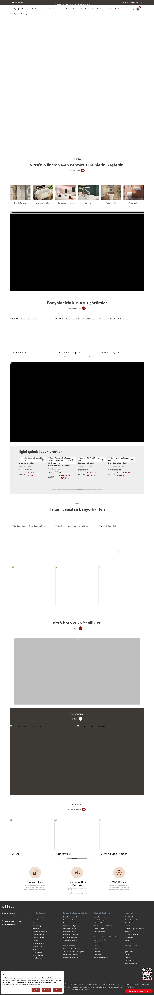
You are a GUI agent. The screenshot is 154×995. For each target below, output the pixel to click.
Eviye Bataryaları (37, 958)
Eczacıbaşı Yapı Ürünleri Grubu (134, 928)
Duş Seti (35, 940)
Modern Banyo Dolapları (71, 922)
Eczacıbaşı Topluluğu (131, 934)
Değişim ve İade (130, 960)
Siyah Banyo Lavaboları (70, 940)
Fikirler (43, 8)
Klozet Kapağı (36, 925)
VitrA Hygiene (98, 945)
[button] (50, 144)
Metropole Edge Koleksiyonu (103, 925)
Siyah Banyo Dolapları (70, 925)
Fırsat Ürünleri (115, 8)
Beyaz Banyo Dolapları (70, 920)
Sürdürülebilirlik (63, 8)
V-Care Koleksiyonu (100, 922)
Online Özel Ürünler (99, 8)
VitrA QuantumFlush (100, 940)
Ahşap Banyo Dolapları (70, 954)
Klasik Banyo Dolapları (70, 931)
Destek (125, 2)
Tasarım (127, 925)
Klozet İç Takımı (37, 946)
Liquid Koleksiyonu (100, 917)
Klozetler (35, 922)
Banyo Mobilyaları (38, 917)
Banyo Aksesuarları (38, 943)
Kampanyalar (129, 937)
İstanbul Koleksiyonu (100, 928)
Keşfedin (75, 628)
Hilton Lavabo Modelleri (70, 957)
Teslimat (127, 957)
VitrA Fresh (97, 948)
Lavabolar (35, 928)
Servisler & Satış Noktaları (9, 924)
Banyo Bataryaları (38, 934)
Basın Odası (128, 922)
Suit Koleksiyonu (99, 931)
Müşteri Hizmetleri (74, 809)
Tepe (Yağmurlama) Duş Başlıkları (73, 951)
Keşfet (127, 940)
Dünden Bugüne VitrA (132, 920)
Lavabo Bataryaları (38, 937)
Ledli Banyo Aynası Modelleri (72, 948)
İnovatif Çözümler (74, 308)
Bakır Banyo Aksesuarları (71, 937)
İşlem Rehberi (129, 951)
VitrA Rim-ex (98, 951)
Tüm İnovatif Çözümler (101, 957)
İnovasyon (128, 931)
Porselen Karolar (37, 955)
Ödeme (127, 954)
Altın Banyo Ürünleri (69, 928)
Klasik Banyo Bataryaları (70, 934)
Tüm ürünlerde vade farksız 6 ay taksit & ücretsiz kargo (73, 2)
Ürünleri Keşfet (74, 170)
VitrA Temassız (98, 943)
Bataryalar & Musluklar (39, 931)
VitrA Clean (97, 954)
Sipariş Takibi (129, 948)
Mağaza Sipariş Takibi (131, 963)
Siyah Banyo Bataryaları (70, 917)
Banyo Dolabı (36, 920)
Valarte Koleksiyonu (100, 920)
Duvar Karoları (37, 952)
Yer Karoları (36, 949)
